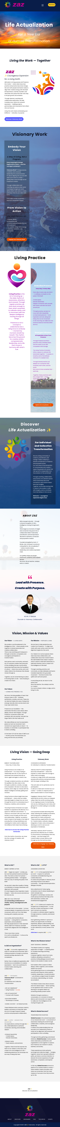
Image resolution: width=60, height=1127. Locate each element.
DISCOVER (17, 1119)
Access (17, 990)
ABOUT (10, 1119)
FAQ (34, 1119)
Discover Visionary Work (14, 119)
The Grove (52, 4)
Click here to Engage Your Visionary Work (43, 845)
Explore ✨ (43, 405)
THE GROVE (42, 1119)
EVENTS (50, 1119)
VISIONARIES (26, 1119)
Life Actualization (29, 24)
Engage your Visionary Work (17, 239)
